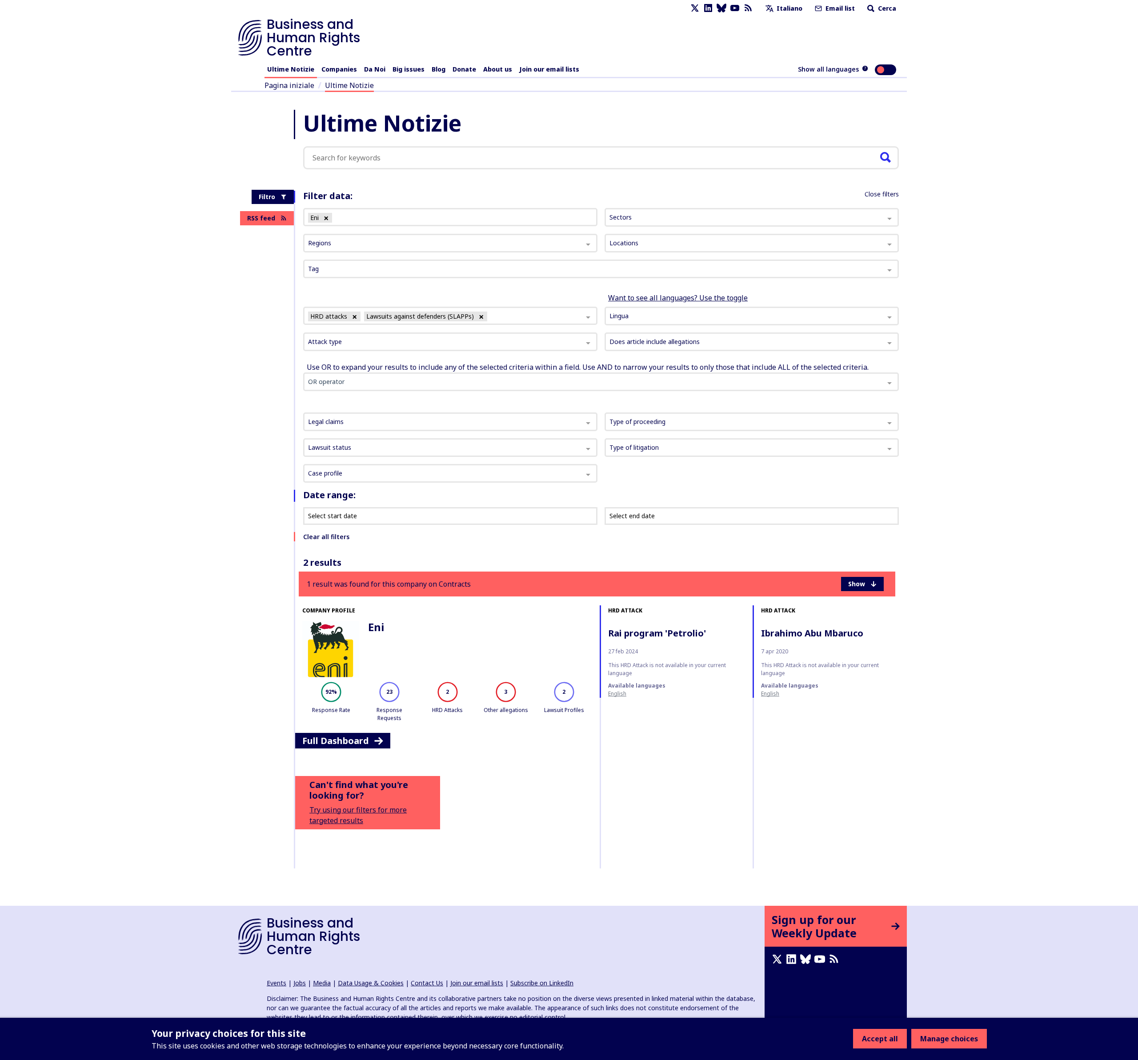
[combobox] (450, 316)
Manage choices (949, 1039)
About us (497, 69)
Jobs (299, 983)
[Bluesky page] (721, 8)
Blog (438, 69)
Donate (464, 69)
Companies (339, 69)
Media (322, 983)
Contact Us (427, 983)
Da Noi (374, 69)
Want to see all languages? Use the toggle (678, 298)
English (617, 693)
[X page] (694, 8)
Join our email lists (549, 69)
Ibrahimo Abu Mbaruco (812, 633)
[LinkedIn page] (708, 8)
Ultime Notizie (290, 69)
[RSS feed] (748, 8)
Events (276, 983)
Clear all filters (326, 536)
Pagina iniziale (289, 85)
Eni (376, 627)
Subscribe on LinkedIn (541, 983)
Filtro (267, 196)
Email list (839, 8)
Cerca (886, 8)
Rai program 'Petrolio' (657, 633)
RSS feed (261, 218)
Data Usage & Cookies (371, 983)
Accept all (880, 1039)
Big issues (409, 69)
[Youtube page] (734, 8)
